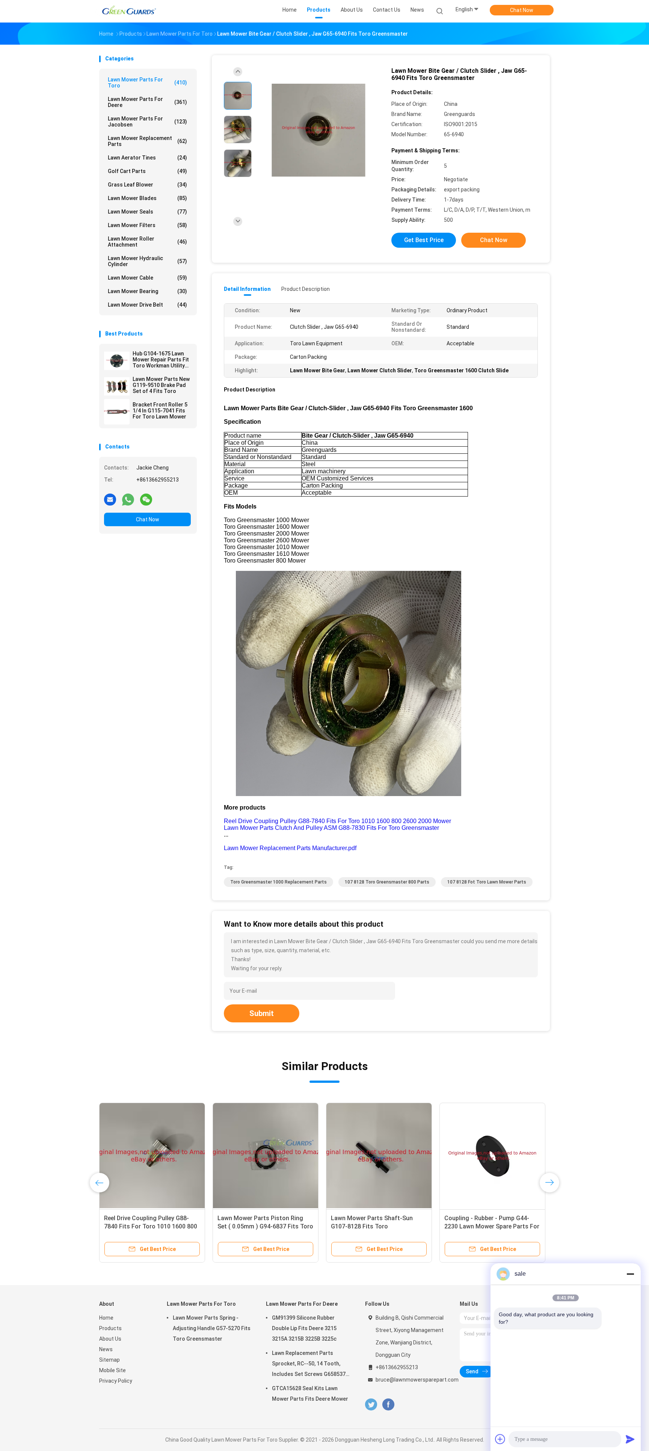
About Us (110, 1339)
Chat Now (521, 10)
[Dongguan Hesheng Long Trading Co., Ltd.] (128, 11)
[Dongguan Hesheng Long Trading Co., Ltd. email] (110, 499)
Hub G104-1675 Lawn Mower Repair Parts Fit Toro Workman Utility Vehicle (161, 360)
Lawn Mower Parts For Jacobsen (147, 122)
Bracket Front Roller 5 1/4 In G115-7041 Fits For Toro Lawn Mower (160, 411)
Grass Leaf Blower (147, 185)
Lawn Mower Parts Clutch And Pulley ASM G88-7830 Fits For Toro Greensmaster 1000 (486, 1226)
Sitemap (109, 1360)
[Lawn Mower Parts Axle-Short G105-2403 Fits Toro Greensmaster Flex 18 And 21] (265, 1155)
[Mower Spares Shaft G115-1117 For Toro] (379, 1155)
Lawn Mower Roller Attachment (147, 242)
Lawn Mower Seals (147, 212)
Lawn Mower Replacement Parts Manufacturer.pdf (290, 848)
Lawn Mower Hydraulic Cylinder (147, 261)
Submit (261, 1013)
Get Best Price (424, 240)
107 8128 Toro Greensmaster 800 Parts (387, 882)
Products (110, 1328)
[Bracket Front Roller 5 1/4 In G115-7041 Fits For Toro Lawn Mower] (117, 411)
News (106, 1349)
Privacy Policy (115, 1381)
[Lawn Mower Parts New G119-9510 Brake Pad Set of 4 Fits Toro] (117, 386)
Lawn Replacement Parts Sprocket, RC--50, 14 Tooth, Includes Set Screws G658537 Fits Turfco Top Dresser (309, 1364)
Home (106, 1318)
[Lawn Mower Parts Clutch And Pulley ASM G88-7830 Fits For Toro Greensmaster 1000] (492, 1155)
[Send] (630, 1439)
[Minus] (630, 1273)
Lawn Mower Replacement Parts (147, 141)
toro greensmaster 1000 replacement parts (278, 882)
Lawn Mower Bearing (147, 291)
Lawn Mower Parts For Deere (147, 102)
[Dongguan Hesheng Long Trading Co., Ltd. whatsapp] (128, 499)
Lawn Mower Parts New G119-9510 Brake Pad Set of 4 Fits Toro (161, 385)
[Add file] (500, 1439)
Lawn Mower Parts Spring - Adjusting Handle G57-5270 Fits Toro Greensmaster (212, 1328)
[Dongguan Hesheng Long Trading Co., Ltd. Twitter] (371, 1404)
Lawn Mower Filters (147, 225)
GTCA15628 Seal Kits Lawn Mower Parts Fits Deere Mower (310, 1393)
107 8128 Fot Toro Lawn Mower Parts (486, 882)
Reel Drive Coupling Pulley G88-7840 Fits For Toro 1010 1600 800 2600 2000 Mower (337, 821)
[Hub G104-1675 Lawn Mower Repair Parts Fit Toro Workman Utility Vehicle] (117, 360)
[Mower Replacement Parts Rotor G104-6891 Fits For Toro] (152, 1155)
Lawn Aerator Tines (147, 158)
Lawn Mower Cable (147, 278)
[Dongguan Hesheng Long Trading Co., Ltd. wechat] (146, 499)
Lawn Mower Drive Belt (147, 305)
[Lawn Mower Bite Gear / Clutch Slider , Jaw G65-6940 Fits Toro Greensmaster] (318, 130)
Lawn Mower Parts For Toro (147, 83)
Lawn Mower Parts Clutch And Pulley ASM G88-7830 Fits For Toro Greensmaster (331, 828)
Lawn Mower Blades (147, 198)
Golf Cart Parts (147, 171)
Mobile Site (112, 1370)
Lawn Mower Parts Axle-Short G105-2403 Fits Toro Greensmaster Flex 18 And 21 (258, 1226)
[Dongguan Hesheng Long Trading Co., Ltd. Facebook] (388, 1404)
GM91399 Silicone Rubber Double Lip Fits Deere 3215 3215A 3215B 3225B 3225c (304, 1328)
